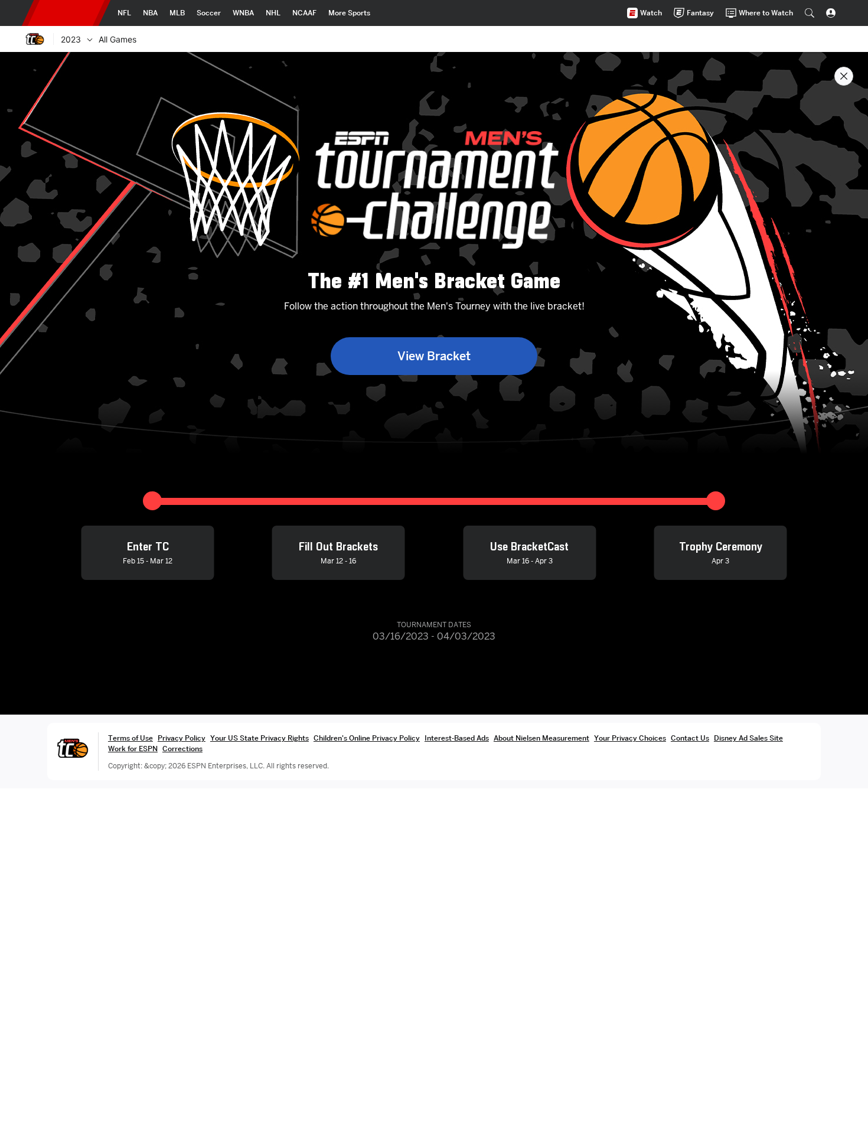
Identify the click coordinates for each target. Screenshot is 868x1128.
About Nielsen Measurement (541, 737)
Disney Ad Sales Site (748, 737)
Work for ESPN (133, 748)
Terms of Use (130, 737)
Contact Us (690, 737)
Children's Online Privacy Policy (367, 737)
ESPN (66, 13)
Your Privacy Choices (630, 737)
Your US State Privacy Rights (259, 737)
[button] (809, 13)
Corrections (182, 748)
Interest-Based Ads (457, 737)
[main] (434, 590)
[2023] (90, 39)
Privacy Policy (181, 737)
